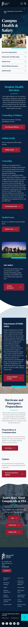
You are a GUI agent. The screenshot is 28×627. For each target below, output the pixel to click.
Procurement (21, 587)
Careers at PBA (7, 604)
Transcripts (20, 578)
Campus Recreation (10, 287)
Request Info (12, 532)
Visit (12, 518)
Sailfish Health (6, 71)
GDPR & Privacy (5, 618)
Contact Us (7, 570)
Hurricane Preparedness (9, 52)
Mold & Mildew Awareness (10, 66)
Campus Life (10, 11)
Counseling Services (11, 206)
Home (5, 11)
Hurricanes (8, 448)
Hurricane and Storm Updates (11, 474)
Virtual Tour (12, 525)
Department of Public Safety (10, 57)
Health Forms (6, 61)
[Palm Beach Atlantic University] (8, 556)
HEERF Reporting (14, 618)
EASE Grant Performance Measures (21, 582)
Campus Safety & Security (12, 378)
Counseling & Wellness (12, 127)
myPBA (5, 587)
